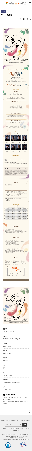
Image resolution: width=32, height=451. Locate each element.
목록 (29, 410)
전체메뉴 (30, 3)
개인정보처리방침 (5, 420)
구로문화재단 (16, 3)
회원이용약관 (14, 420)
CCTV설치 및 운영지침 (24, 420)
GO (25, 424)
